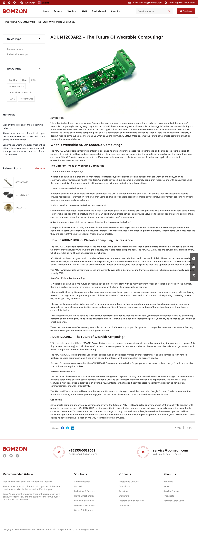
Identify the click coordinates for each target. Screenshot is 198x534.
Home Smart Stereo (84, 495)
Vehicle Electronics (84, 500)
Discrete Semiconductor (131, 500)
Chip (24, 80)
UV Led (78, 486)
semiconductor (16, 86)
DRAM (34, 80)
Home (46, 11)
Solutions (71, 11)
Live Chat (30, 2)
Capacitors (124, 486)
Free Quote (187, 11)
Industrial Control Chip (20, 92)
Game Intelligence (83, 510)
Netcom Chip (26, 98)
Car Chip (13, 80)
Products (58, 11)
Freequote (169, 495)
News (84, 11)
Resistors (123, 491)
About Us (115, 11)
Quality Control (99, 11)
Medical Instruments (85, 505)
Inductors (124, 495)
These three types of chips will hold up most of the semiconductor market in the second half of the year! (31, 488)
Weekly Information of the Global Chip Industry (27, 481)
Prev (179, 427)
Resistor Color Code (174, 500)
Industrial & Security (85, 491)
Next (188, 427)
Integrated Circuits (129, 481)
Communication (82, 481)
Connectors (125, 505)
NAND (12, 98)
